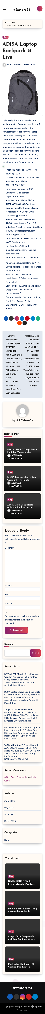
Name (8, 585)
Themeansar (22, 1010)
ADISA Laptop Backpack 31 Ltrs (19, 51)
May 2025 (9, 808)
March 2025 (10, 821)
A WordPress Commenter (16, 777)
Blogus (36, 1006)
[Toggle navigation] (4, 8)
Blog (6, 37)
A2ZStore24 (15, 65)
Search (8, 644)
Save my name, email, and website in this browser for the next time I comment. (22, 620)
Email (8, 594)
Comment (10, 548)
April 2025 (9, 814)
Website (8, 603)
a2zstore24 (21, 9)
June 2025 (9, 801)
